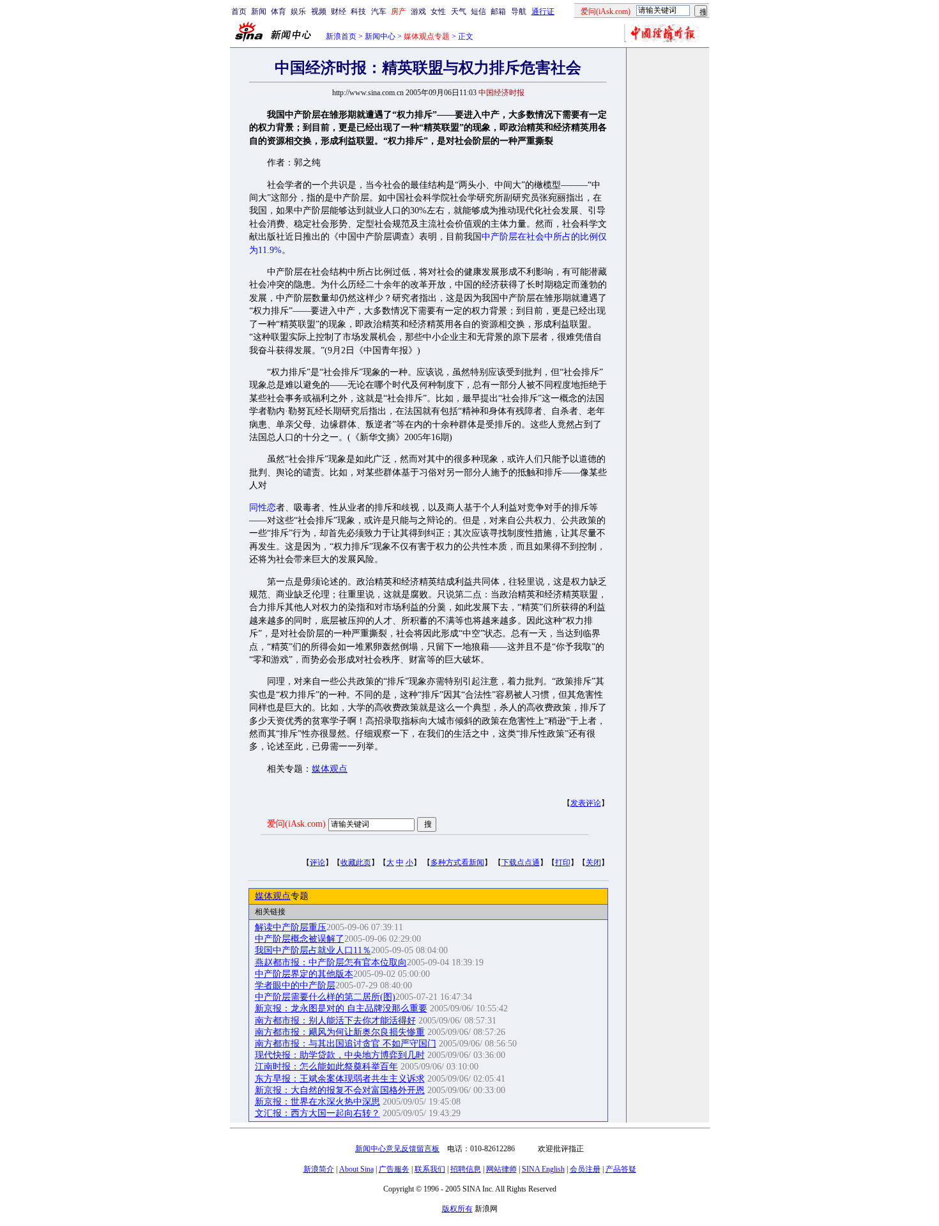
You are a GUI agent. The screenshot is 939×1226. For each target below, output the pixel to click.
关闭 (593, 862)
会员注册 (585, 1169)
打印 (562, 862)
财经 (338, 11)
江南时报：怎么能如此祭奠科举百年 (326, 1066)
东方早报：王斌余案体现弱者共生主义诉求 (340, 1079)
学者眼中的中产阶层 (295, 985)
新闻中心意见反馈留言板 (397, 1148)
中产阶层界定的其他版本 (304, 974)
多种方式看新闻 (457, 862)
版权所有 (457, 1208)
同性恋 (262, 507)
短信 (478, 11)
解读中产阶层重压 (290, 927)
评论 (317, 862)
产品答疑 (621, 1169)
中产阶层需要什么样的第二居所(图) (325, 997)
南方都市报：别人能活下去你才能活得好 (335, 1020)
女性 (438, 11)
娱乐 (298, 11)
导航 (518, 11)
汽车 (378, 11)
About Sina (356, 1169)
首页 (239, 11)
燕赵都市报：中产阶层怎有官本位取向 (331, 962)
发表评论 (585, 803)
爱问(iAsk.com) (296, 824)
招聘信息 (465, 1169)
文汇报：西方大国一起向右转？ (317, 1113)
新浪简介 (318, 1169)
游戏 (418, 11)
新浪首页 (341, 36)
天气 (458, 11)
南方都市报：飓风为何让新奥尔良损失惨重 (340, 1032)
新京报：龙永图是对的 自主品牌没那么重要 (341, 1008)
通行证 (542, 11)
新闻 (258, 11)
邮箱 (498, 11)
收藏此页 (355, 862)
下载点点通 (520, 862)
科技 (358, 11)
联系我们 (430, 1169)
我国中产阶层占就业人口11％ (313, 950)
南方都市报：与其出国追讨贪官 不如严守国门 (345, 1043)
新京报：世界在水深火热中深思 (317, 1102)
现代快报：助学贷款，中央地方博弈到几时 (340, 1055)
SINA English (543, 1169)
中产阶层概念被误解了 (299, 939)
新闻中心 (380, 36)
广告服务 (394, 1169)
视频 (318, 11)
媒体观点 (329, 769)
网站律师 (501, 1169)
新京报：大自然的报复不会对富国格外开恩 (340, 1090)
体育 (278, 11)
